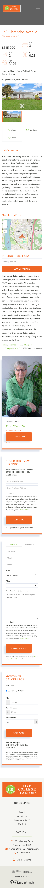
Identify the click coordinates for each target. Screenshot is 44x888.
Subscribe (19, 519)
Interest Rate (11, 718)
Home (4, 344)
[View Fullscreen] (5, 231)
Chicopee (8, 348)
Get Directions (22, 269)
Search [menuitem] (22, 812)
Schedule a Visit (30, 544)
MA (20, 344)
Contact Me (19, 436)
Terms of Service (15, 659)
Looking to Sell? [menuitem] (22, 819)
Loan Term (10, 685)
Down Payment (11, 708)
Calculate (18, 732)
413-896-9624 (15, 426)
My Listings (9, 430)
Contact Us (13, 544)
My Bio (8, 443)
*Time (8, 581)
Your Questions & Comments (17, 591)
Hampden (28, 344)
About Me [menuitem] (22, 816)
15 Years (21, 691)
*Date (8, 571)
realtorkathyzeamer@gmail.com (24, 848)
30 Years (11, 691)
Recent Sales (19, 430)
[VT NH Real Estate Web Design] (22, 882)
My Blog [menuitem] (22, 823)
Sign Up (27, 859)
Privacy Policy (24, 510)
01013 (17, 348)
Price (8, 698)
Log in (19, 859)
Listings (13, 344)
